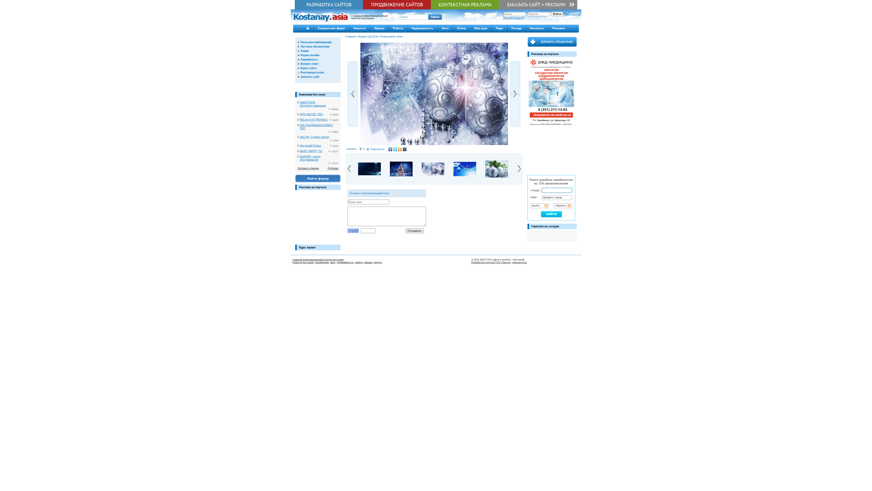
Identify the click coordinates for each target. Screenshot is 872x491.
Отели (461, 28)
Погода (516, 28)
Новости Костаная (303, 262)
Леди (499, 28)
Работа (398, 28)
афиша (368, 262)
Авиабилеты (308, 59)
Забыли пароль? (514, 18)
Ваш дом (480, 28)
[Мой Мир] (404, 149)
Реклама (558, 28)
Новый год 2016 (368, 36)
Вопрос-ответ (309, 63)
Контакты (537, 28)
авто (332, 262)
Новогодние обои (391, 36)
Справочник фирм (331, 28)
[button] (435, 17)
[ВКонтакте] (390, 149)
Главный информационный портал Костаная (318, 259)
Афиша (379, 28)
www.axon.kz (519, 262)
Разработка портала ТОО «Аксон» (491, 262)
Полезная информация (316, 42)
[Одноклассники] (400, 149)
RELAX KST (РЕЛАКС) (314, 119)
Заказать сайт (310, 76)
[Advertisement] (318, 219)
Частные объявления (314, 46)
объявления (322, 262)
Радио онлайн (309, 55)
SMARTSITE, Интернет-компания (313, 104)
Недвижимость (422, 28)
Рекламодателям (312, 72)
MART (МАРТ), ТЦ (311, 151)
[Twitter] (395, 149)
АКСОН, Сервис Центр (314, 137)
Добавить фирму (308, 168)
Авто (445, 28)
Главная (350, 36)
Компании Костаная (312, 94)
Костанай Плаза (310, 145)
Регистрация (571, 14)
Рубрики (333, 168)
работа (359, 262)
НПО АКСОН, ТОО (311, 114)
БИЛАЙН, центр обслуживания (310, 158)
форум (378, 262)
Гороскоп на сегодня (545, 226)
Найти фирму (318, 178)
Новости (359, 28)
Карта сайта (308, 68)
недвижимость (345, 262)
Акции (304, 51)
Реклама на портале (313, 187)
